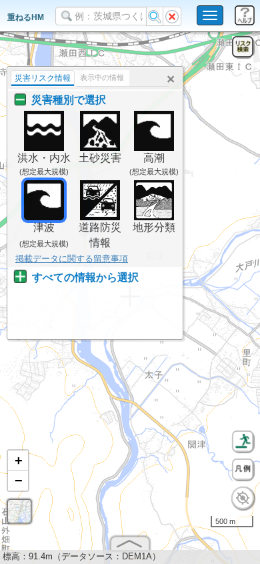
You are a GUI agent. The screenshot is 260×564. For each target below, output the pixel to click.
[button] (18, 461)
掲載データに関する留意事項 (71, 259)
